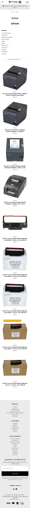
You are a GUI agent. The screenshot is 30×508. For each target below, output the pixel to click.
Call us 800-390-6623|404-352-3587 (14, 495)
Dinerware (4, 47)
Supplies (15, 430)
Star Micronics (5, 39)
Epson (3, 43)
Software (15, 425)
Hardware (15, 423)
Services (15, 431)
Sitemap (15, 416)
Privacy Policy (15, 414)
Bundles (15, 426)
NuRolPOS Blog (15, 409)
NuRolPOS (4, 35)
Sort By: (9, 59)
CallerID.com (5, 45)
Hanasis (4, 49)
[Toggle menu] (2, 2)
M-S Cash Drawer (6, 33)
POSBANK (4, 51)
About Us (15, 408)
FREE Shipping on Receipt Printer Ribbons (16, 6)
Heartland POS (15, 428)
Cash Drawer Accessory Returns (15, 413)
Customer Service (15, 411)
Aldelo (3, 41)
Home (15, 406)
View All (4, 54)
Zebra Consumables (7, 37)
